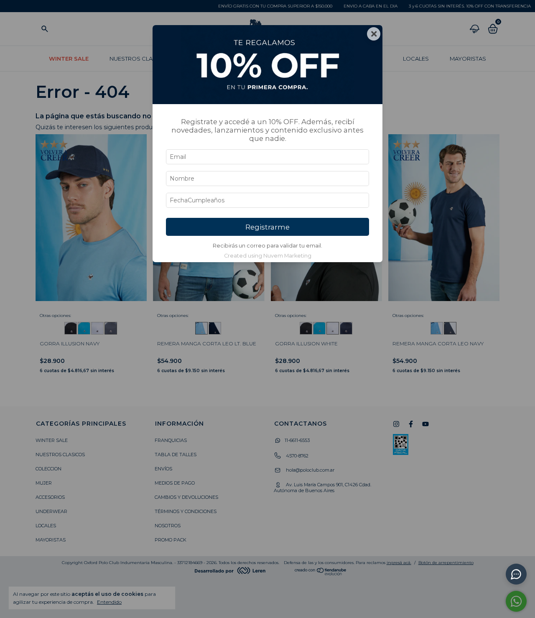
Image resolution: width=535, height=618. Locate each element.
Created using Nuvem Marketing (267, 256)
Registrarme (267, 227)
